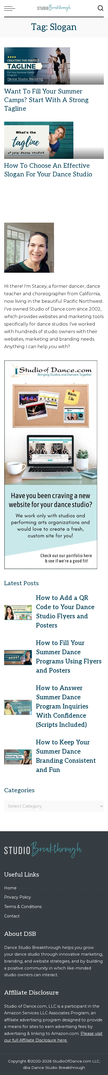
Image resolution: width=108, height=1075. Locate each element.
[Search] (100, 8)
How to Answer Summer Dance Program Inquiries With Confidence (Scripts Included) (62, 707)
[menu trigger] (11, 8)
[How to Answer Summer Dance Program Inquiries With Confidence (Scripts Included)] (18, 707)
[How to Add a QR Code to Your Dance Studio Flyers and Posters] (18, 612)
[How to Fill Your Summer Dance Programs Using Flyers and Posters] (18, 657)
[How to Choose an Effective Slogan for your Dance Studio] (38, 140)
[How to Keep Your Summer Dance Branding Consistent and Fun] (18, 756)
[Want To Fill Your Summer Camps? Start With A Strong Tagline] (37, 65)
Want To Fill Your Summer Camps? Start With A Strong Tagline (46, 100)
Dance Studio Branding (25, 79)
